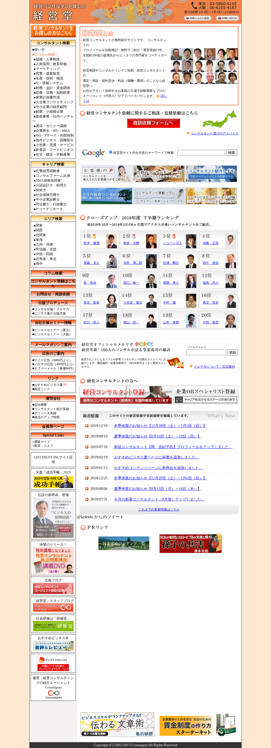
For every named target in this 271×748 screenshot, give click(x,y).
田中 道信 (211, 263)
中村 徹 (169, 302)
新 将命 (90, 283)
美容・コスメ (43, 446)
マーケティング (48, 69)
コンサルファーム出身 (53, 176)
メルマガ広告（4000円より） (54, 364)
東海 (39, 240)
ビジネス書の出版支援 (50, 313)
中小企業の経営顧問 (51, 107)
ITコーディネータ (49, 209)
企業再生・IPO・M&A (53, 131)
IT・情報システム (49, 83)
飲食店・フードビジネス (55, 150)
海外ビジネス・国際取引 (55, 140)
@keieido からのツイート (100, 517)
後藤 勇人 (171, 283)
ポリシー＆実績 (45, 413)
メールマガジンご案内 (53, 345)
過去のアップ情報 (47, 417)
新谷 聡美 (92, 302)
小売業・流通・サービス (55, 145)
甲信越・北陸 (46, 249)
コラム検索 (53, 273)
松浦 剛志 (171, 263)
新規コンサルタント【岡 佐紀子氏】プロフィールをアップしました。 (173, 447)
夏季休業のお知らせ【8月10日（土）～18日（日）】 (157, 436)
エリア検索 (53, 219)
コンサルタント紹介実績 (51, 409)
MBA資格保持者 (48, 180)
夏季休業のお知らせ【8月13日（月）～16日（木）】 (157, 489)
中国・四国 (44, 254)
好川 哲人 (92, 322)
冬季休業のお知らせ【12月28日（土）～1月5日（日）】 (160, 426)
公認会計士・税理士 (51, 185)
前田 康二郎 (132, 263)
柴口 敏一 (131, 283)
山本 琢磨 (171, 322)
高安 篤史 (211, 302)
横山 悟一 (131, 322)
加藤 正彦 (211, 243)
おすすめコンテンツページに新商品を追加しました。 (158, 468)
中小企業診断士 (48, 199)
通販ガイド (42, 442)
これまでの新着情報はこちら (159, 509)
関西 (39, 230)
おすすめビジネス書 (48, 385)
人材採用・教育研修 (51, 64)
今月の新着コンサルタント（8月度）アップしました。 (159, 499)
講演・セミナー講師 (51, 126)
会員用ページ (53, 427)
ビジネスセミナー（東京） (53, 330)
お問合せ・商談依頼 (53, 294)
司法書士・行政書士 (51, 204)
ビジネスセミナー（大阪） (53, 334)
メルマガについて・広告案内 (214, 366)
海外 (39, 263)
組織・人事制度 (48, 59)
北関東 (41, 235)
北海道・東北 (46, 259)
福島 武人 (211, 283)
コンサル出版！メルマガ (51, 309)
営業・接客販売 (48, 73)
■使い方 (38, 50)
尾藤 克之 (92, 263)
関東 (39, 225)
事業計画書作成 (48, 97)
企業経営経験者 (48, 171)
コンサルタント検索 (53, 43)
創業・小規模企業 (49, 112)
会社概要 (40, 405)
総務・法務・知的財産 (53, 92)
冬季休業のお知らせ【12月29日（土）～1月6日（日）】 (160, 478)
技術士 (41, 190)
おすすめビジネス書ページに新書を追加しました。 (156, 457)
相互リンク (42, 389)
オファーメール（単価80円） (54, 368)
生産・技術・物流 (49, 78)
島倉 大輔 (131, 243)
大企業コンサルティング (55, 102)
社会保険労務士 (48, 195)
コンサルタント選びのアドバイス (214, 133)
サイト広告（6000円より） (53, 360)
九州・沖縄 (44, 244)
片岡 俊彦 (211, 322)
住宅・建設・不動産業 (53, 154)
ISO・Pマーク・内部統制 (55, 135)
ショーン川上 (172, 243)
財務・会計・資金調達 (53, 88)
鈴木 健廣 (92, 243)
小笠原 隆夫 (132, 302)
